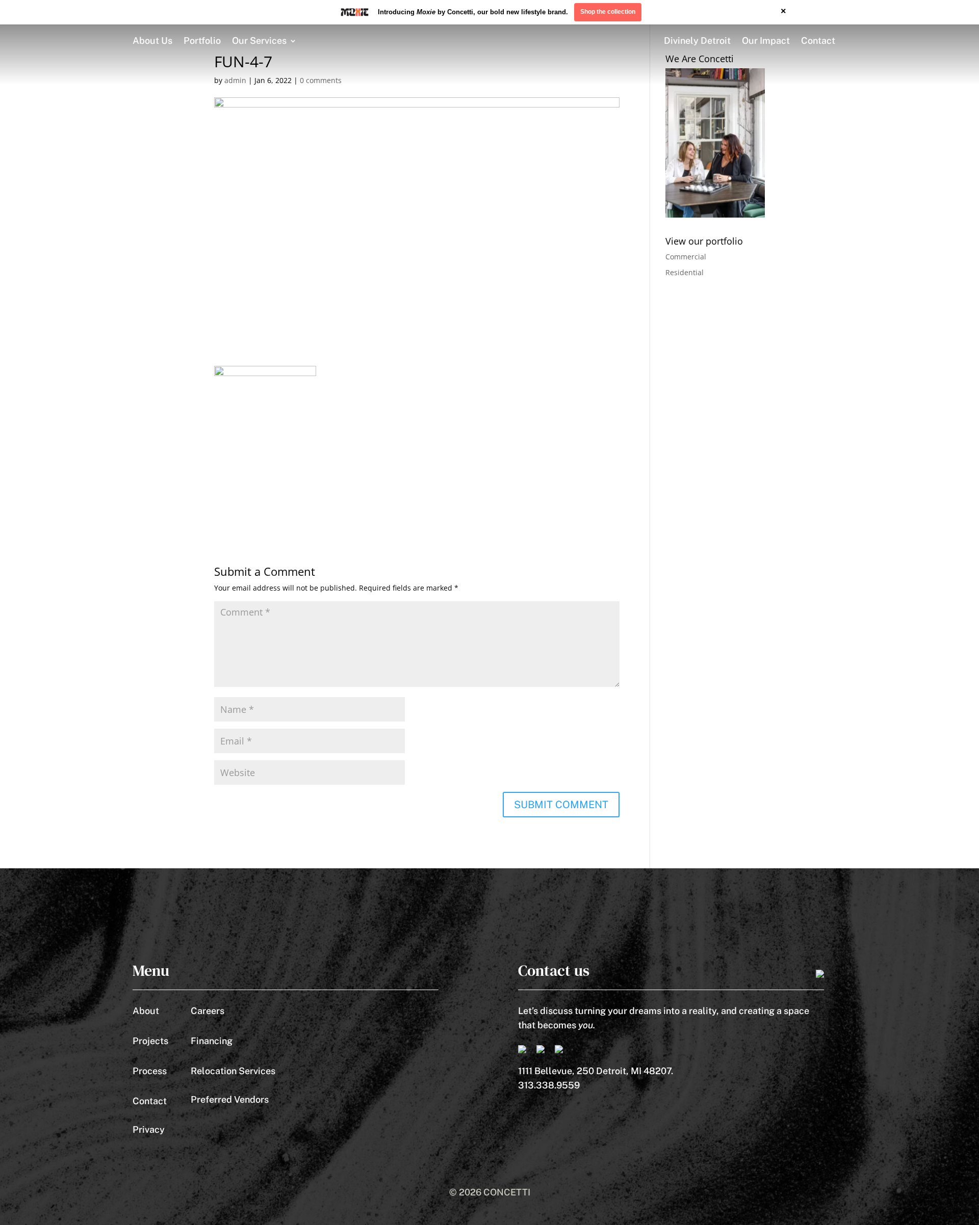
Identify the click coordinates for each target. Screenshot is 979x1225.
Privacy (149, 1129)
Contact (818, 40)
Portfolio (202, 40)
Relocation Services (233, 1071)
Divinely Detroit (697, 40)
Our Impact (766, 40)
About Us (152, 40)
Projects (150, 1040)
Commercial (685, 256)
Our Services (259, 40)
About (146, 1010)
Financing (212, 1040)
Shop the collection (607, 11)
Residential (684, 272)
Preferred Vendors (230, 1099)
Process (150, 1071)
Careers (207, 1010)
